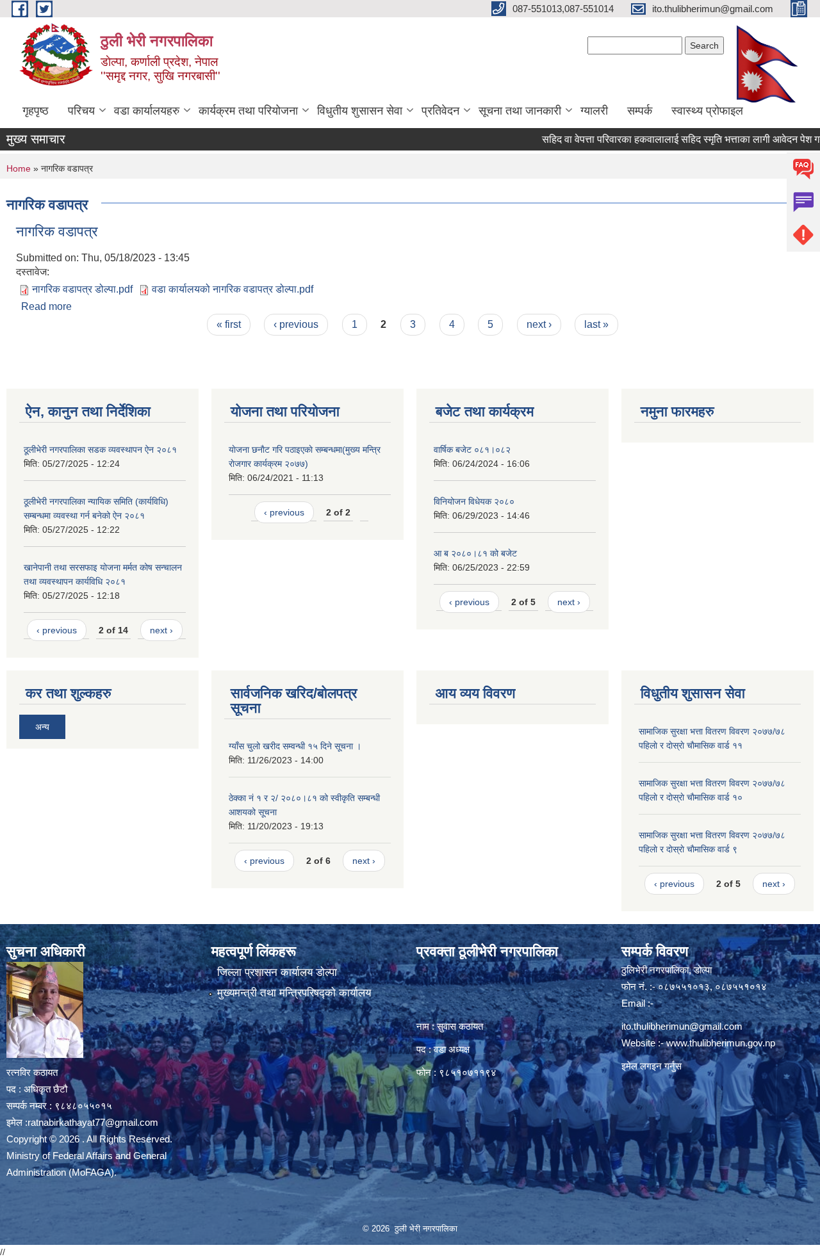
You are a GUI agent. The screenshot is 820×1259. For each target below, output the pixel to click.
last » (596, 324)
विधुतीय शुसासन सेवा (359, 110)
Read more (46, 306)
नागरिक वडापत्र (57, 231)
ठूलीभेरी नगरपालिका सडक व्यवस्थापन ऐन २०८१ (100, 449)
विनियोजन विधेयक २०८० (474, 501)
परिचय (81, 110)
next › (539, 324)
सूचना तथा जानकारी (520, 110)
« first (229, 324)
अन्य (42, 727)
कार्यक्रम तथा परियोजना (248, 110)
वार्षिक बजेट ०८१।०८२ (472, 449)
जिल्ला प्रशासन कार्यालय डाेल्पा (277, 972)
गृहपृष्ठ (35, 110)
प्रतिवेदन (440, 110)
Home (18, 168)
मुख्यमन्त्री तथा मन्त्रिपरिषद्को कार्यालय (294, 993)
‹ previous (296, 324)
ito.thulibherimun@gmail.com (681, 1026)
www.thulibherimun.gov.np (720, 1042)
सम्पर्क (639, 110)
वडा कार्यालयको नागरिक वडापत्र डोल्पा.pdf (232, 289)
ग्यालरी (594, 110)
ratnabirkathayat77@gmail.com (93, 1122)
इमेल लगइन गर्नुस (651, 1065)
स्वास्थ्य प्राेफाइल (707, 110)
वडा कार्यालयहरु (146, 110)
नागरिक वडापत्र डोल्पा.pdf (82, 289)
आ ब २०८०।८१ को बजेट (475, 553)
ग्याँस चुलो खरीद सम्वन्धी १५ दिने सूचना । (295, 746)
